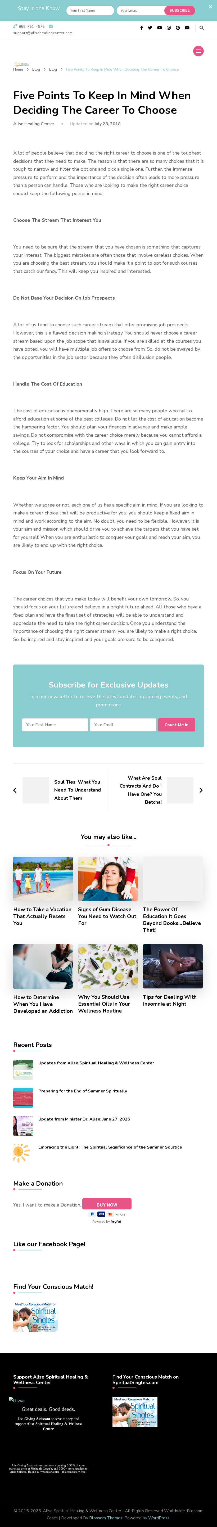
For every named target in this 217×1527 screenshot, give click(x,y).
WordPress (159, 1518)
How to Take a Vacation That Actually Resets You (42, 916)
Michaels (36, 1468)
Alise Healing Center (33, 124)
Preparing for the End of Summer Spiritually (82, 1091)
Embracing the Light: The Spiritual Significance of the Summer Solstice (110, 1147)
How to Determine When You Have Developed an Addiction (43, 1004)
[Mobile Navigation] (198, 51)
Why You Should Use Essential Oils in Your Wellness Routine (104, 1004)
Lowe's (47, 1468)
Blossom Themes (106, 1518)
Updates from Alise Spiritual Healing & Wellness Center (96, 1063)
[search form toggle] (202, 28)
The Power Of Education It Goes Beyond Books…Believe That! (172, 920)
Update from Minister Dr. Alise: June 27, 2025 (84, 1119)
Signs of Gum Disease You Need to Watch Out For (107, 916)
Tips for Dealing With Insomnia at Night (170, 1001)
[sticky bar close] (210, 7)
